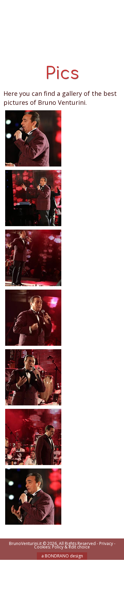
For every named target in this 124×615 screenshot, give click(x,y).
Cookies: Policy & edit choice (62, 547)
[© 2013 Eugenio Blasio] (33, 197)
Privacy (106, 543)
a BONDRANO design (62, 556)
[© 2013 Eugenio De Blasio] (33, 137)
